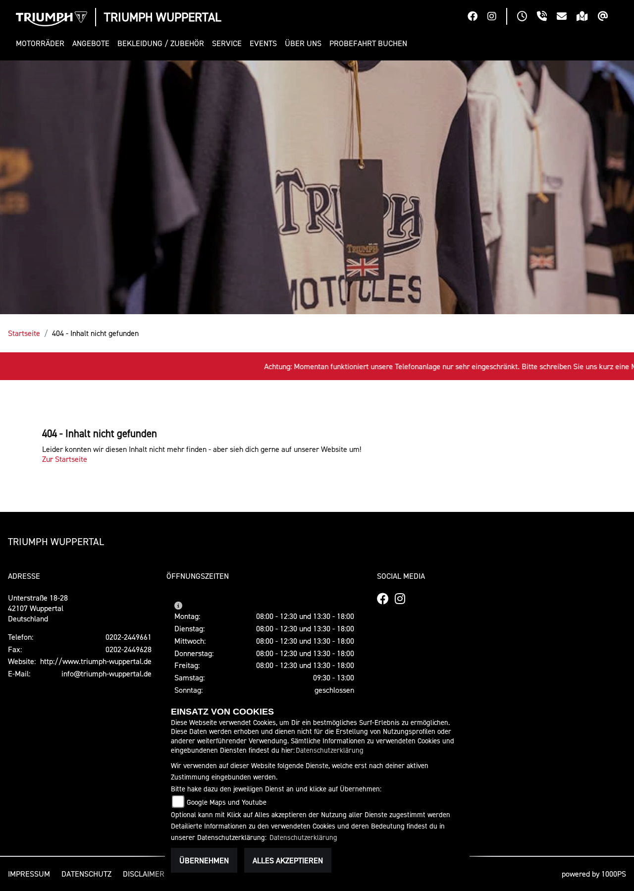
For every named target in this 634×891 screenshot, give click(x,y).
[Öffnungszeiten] (527, 17)
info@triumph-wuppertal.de (106, 673)
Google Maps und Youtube (226, 802)
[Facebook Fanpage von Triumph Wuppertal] (477, 17)
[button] (42, 43)
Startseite (24, 333)
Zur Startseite (64, 459)
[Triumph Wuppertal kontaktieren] (567, 17)
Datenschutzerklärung (330, 750)
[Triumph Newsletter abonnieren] (608, 17)
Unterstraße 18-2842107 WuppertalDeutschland (38, 608)
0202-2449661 (129, 637)
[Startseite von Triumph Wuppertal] (51, 18)
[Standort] (587, 17)
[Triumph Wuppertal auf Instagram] (496, 17)
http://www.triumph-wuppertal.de (96, 661)
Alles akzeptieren (288, 860)
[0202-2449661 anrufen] (547, 17)
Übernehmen (204, 860)
